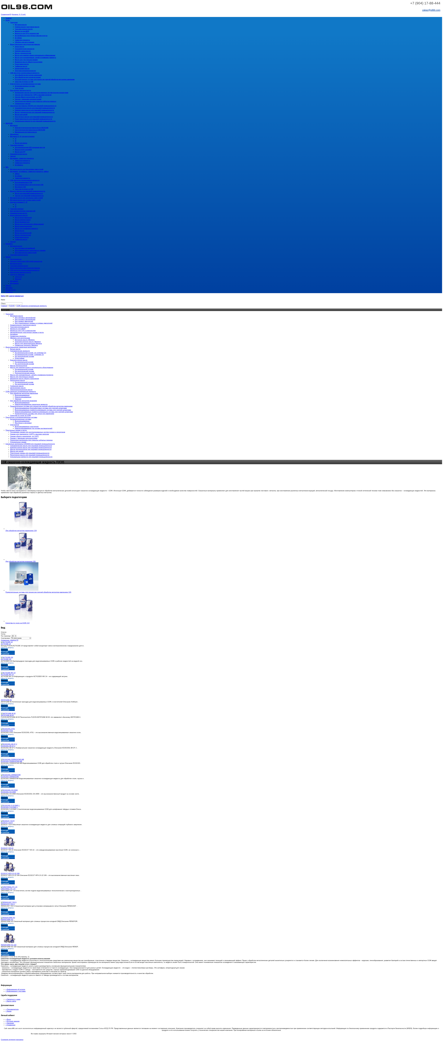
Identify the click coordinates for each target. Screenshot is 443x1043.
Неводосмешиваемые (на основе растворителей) (33, 428)
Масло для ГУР (20, 152)
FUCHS (8, 20)
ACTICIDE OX (6, 659)
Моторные (14, 125)
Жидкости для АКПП (22, 31)
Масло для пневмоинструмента (26, 228)
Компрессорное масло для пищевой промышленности (34, 110)
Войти (3, 296)
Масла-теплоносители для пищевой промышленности (34, 112)
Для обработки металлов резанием (28, 77)
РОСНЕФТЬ (9, 244)
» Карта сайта (11, 1001)
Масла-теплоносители (23, 53)
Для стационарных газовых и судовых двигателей (33, 323)
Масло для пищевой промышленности (29, 193)
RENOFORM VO (7, 919)
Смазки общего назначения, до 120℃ (28, 97)
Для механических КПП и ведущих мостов (30, 147)
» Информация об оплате (15, 989)
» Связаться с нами (13, 999)
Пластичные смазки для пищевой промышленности (34, 117)
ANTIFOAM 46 (6, 700)
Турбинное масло (21, 66)
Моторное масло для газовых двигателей (25, 200)
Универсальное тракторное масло (27, 27)
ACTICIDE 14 (6, 644)
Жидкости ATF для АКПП (23, 149)
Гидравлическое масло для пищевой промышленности (35, 108)
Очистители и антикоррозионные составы (25, 84)
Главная (9, 18)
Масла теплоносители (23, 235)
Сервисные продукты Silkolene (26, 345)
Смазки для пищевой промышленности (29, 196)
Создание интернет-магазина (12, 1039)
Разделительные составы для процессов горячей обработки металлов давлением (45, 79)
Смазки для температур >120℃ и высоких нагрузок (33, 95)
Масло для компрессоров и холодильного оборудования (35, 55)
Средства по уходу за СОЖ (24, 82)
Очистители (19, 88)
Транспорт (14, 22)
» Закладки (10, 1023)
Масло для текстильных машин (26, 60)
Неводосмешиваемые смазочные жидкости (31, 404)
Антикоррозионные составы (25, 86)
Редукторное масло (22, 64)
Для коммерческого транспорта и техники (30, 250)
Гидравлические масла (18, 154)
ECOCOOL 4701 (7, 731)
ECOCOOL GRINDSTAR (10, 777)
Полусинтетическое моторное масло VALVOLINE (31, 128)
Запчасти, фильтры (17, 274)
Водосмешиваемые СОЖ (23, 182)
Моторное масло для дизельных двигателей (26, 198)
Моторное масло (21, 25)
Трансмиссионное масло (24, 29)
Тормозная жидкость (22, 160)
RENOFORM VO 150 (8, 945)
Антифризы (19, 165)
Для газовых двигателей (24, 321)
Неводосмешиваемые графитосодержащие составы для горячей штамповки (44, 412)
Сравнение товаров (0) (9, 640)
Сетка (3, 634)
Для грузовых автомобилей (25, 319)
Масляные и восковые (23, 423)
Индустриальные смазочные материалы (25, 44)
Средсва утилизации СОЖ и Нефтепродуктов (26, 261)
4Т (15, 141)
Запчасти (18, 277)
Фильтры (18, 279)
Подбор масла (11, 290)
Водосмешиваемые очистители (27, 426)
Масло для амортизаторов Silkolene (28, 343)
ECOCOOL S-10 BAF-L (9, 807)
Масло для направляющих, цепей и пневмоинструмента (35, 57)
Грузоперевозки (15, 259)
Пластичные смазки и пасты (20, 90)
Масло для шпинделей (23, 233)
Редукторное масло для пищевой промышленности (33, 119)
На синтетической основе (24, 356)
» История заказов (12, 1021)
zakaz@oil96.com (431, 10)
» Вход (8, 1019)
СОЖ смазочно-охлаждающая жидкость (24, 73)
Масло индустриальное (23, 217)
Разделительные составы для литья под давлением (34, 414)
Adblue (17, 174)
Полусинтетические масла (25, 373)
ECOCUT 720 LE (7, 848)
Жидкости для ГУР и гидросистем (27, 33)
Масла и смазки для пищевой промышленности (27, 191)
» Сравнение (10, 1025)
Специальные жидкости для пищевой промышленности (35, 121)
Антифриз (18, 38)
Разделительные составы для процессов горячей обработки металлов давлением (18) (38, 592)
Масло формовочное (22, 222)
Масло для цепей (21, 114)
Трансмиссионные (16, 145)
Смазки (13, 156)
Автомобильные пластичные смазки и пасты (31, 35)
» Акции (8, 1011)
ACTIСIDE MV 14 (7, 674)
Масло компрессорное (23, 220)
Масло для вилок (21, 143)
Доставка (9, 288)
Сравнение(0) (6, 14)
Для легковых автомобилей (25, 248)
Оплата (8, 285)
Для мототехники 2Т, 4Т (18, 202)
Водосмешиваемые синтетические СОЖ (29, 185)
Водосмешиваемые (22, 395)
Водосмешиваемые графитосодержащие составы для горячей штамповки (43, 410)
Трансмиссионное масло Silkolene (28, 342)
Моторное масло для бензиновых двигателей (26, 169)
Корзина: (19, 14)
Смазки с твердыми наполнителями (28, 99)
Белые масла (19, 46)
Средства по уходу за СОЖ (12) (18, 623)
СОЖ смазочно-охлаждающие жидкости (24, 270)
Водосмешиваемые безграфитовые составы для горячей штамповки (41, 408)
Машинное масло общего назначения (28, 62)
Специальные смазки (22, 103)
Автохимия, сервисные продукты (22, 158)
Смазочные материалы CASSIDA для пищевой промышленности (33, 106)
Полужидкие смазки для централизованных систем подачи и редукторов (41, 92)
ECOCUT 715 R (7, 823)
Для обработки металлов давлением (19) (21, 530)
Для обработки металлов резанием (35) (21, 561)
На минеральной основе (24, 362)
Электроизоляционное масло (25, 71)
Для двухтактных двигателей (25, 252)
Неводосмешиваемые (23, 397)
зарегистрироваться (16, 296)
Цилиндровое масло (22, 68)
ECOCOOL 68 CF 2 (8, 746)
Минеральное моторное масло (26, 132)
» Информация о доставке (16, 991)
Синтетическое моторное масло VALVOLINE (30, 130)
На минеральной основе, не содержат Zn (30, 353)
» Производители (12, 1009)
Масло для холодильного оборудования (29, 224)
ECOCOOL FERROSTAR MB (11, 761)
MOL (7, 167)
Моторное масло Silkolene (25, 340)
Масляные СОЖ (20, 187)
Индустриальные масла (19, 215)
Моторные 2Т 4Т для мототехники (22, 136)
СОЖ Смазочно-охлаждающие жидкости (24, 180)
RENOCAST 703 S (8, 904)
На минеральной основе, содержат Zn (29, 354)
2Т (15, 139)
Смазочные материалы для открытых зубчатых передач (35, 101)
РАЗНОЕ (8, 257)
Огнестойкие (19, 358)
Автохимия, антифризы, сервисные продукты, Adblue (29, 171)
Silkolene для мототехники (24, 42)
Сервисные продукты (22, 40)
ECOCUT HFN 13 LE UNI (10, 873)
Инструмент (14, 283)
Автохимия (14, 281)
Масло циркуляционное (23, 226)
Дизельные (14, 134)
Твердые (18, 399)
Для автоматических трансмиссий (22, 211)
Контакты (9, 292)
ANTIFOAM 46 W (7, 715)
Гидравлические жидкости (24, 49)
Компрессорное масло (23, 51)
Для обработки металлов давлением (28, 75)
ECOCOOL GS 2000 (8, 792)
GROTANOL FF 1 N (8, 889)
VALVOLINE (9, 123)
